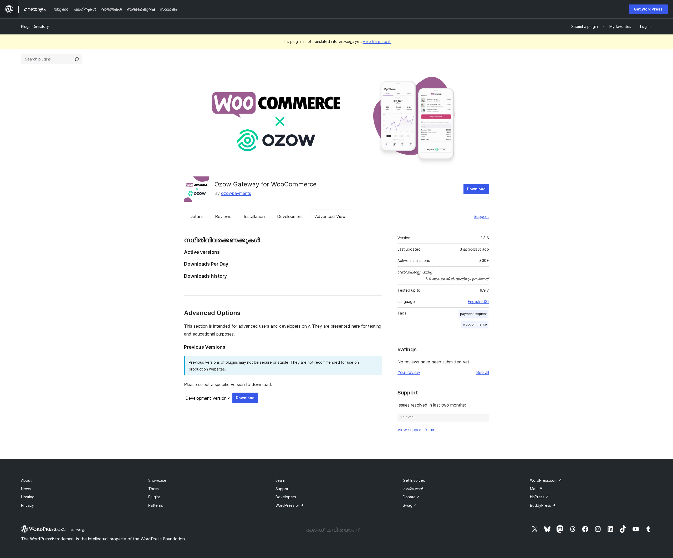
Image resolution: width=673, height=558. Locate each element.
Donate (411, 497)
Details (196, 216)
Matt (536, 488)
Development (290, 216)
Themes (155, 488)
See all (482, 372)
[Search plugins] (77, 59)
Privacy (27, 505)
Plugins (154, 497)
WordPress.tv (289, 505)
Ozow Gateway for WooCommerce (266, 184)
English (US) (478, 301)
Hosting (27, 497)
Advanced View (330, 216)
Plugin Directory (35, 26)
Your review (408, 372)
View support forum (416, 429)
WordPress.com (546, 480)
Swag (410, 505)
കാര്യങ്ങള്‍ (413, 488)
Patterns (155, 505)
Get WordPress (648, 9)
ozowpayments (236, 193)
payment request (473, 314)
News (26, 488)
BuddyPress (542, 505)
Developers (286, 497)
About (26, 480)
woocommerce (475, 324)
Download (476, 189)
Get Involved (414, 480)
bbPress (539, 497)
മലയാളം (78, 529)
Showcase (157, 480)
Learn (280, 480)
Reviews (223, 216)
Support (481, 216)
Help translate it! (377, 41)
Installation (254, 216)
